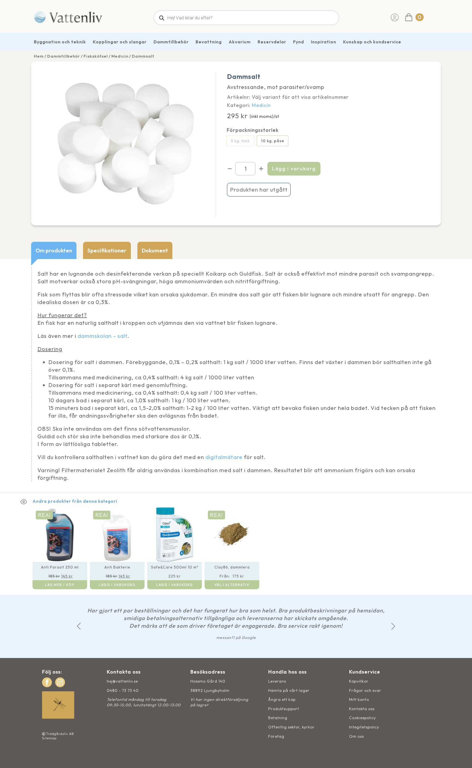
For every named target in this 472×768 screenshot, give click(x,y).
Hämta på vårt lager (288, 690)
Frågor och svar (365, 690)
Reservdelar (272, 41)
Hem (39, 56)
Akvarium (240, 41)
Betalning (277, 717)
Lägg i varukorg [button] (117, 585)
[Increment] (261, 168)
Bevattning (209, 41)
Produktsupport (283, 708)
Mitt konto (359, 699)
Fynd (298, 41)
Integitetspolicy (364, 727)
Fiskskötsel (96, 56)
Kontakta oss (361, 708)
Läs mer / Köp (60, 585)
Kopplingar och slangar (120, 41)
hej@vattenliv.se (122, 681)
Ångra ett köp (282, 699)
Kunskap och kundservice (372, 41)
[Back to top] (462, 758)
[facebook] (47, 682)
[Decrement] (230, 168)
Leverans (277, 681)
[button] (78, 626)
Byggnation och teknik (60, 41)
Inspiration (323, 41)
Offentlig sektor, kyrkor (291, 727)
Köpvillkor (358, 681)
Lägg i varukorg (294, 168)
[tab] (53, 250)
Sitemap (49, 738)
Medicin (119, 56)
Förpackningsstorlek (253, 130)
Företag (276, 736)
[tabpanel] (236, 376)
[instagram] (60, 682)
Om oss (356, 736)
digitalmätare (224, 457)
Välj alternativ (231, 585)
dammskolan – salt (102, 335)
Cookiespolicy (362, 717)
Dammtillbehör (171, 41)
